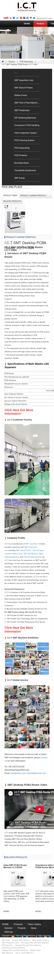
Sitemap (8, 931)
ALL (16, 72)
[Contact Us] (34, 18)
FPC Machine (7, 945)
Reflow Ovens (20, 95)
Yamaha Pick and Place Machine (28, 945)
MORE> (7, 911)
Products (40, 24)
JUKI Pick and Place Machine (13, 947)
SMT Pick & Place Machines (27, 102)
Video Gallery (34, 924)
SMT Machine (7, 952)
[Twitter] (17, 18)
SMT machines (31, 544)
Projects (22, 927)
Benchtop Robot (21, 162)
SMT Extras (19, 177)
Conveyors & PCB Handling (26, 125)
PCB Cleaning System (24, 140)
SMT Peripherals (21, 110)
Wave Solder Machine (40, 940)
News (33, 927)
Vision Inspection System (25, 132)
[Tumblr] (24, 18)
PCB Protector (20, 155)
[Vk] (27, 18)
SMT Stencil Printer (23, 550)
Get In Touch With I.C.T (24, 952)
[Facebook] (14, 18)
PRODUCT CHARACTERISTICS (33, 195)
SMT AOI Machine (30, 554)
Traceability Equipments (25, 170)
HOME (27, 24)
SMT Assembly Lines (23, 80)
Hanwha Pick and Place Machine (15, 950)
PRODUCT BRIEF (10, 195)
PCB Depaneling (26, 61)
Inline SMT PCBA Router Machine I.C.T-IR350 (15, 866)
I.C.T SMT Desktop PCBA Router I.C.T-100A (19, 64)
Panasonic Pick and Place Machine (35, 942)
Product (12, 61)
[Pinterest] (21, 18)
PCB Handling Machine (32, 557)
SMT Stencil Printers (23, 87)
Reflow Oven (17, 554)
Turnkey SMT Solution (21, 940)
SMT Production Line (10, 942)
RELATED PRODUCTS (16, 857)
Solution (8, 927)
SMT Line (6, 940)
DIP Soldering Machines (25, 117)
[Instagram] (31, 18)
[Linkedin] (11, 18)
